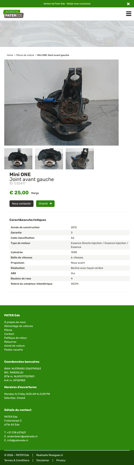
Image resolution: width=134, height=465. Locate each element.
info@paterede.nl (17, 440)
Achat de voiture (14, 345)
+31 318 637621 (16, 432)
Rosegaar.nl (56, 455)
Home (10, 55)
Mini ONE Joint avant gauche (53, 55)
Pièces (8, 330)
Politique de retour (15, 337)
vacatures (84, 3)
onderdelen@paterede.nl (22, 436)
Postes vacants (13, 349)
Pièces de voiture (25, 55)
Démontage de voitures (18, 326)
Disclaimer (42, 460)
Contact (9, 333)
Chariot (43, 203)
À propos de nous (15, 322)
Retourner (10, 341)
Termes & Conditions (16, 460)
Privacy (61, 460)
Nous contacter (21, 203)
